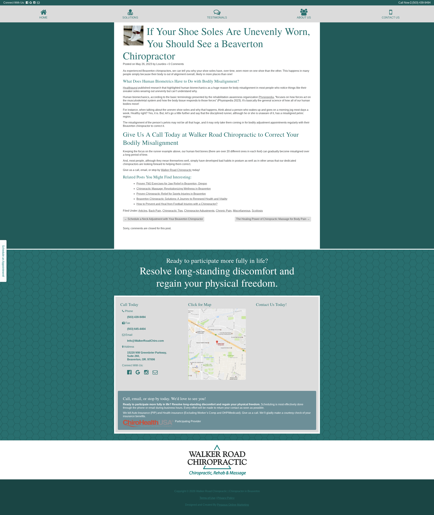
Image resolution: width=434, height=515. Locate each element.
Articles (142, 210)
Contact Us (391, 17)
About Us (304, 17)
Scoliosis (257, 210)
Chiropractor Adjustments (199, 210)
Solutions (130, 17)
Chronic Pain (224, 210)
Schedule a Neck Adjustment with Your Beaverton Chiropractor (163, 219)
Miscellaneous (241, 210)
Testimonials (217, 17)
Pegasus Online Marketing (233, 504)
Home (43, 17)
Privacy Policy (225, 498)
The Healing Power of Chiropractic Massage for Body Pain (273, 219)
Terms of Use (207, 498)
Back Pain (155, 210)
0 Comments (176, 64)
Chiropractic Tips (172, 210)
